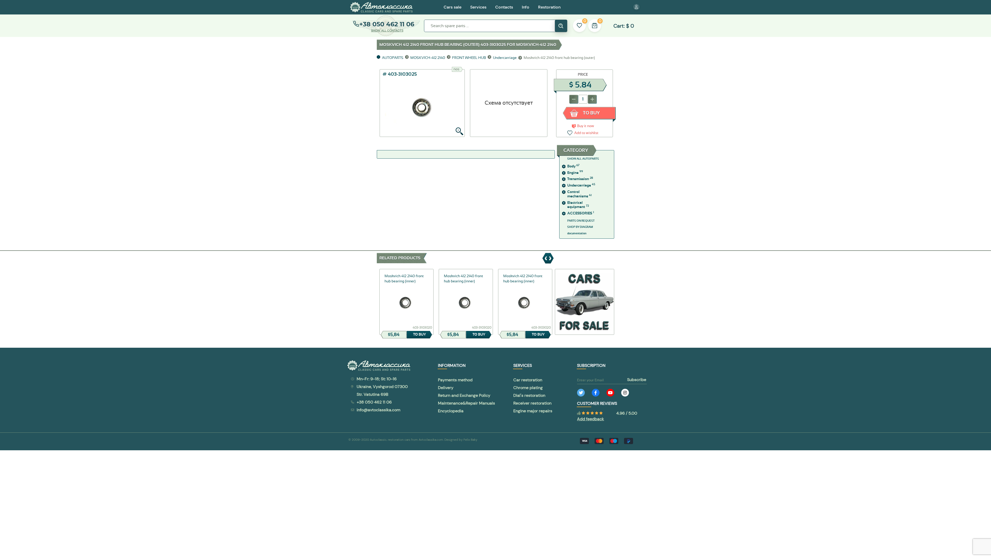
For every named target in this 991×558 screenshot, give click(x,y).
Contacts (504, 7)
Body (573, 166)
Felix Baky (470, 440)
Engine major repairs (532, 411)
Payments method (455, 380)
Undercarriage (581, 185)
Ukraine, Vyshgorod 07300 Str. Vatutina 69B (382, 390)
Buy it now (585, 126)
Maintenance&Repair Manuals (466, 403)
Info (525, 7)
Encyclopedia (450, 411)
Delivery (445, 387)
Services (478, 7)
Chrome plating (528, 387)
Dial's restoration (529, 395)
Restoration (549, 7)
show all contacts (387, 30)
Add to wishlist (586, 133)
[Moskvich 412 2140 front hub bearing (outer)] (422, 106)
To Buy (591, 113)
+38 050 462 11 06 (386, 24)
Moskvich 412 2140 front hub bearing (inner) (404, 278)
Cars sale (452, 7)
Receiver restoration (532, 403)
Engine (575, 173)
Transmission (580, 179)
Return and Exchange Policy (464, 395)
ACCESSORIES (580, 213)
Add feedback (590, 419)
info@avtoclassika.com (378, 410)
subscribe (636, 379)
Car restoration (527, 380)
